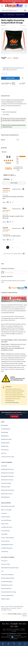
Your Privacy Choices (19, 637)
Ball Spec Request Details (7, 578)
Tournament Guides (6, 483)
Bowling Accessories (6, 439)
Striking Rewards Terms (7, 544)
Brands (14, 631)
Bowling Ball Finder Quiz (7, 469)
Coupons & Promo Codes (7, 456)
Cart (2, 571)
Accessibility (4, 534)
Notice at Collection (6, 637)
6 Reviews (10, 163)
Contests (22, 630)
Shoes (11, 629)
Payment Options (5, 516)
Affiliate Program (5, 599)
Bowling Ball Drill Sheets (7, 476)
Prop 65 (9, 609)
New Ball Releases (5, 429)
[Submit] (25, 10)
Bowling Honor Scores (6, 585)
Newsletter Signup (5, 608)
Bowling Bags (4, 432)
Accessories (17, 629)
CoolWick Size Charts (6, 527)
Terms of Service (5, 541)
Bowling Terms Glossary (7, 479)
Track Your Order (5, 564)
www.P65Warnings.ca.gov (12, 402)
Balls (4, 629)
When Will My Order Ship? (8, 506)
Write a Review (14, 182)
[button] (2, 6)
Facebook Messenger (18, 606)
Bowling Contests (5, 486)
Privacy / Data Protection (7, 537)
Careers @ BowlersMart (7, 595)
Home (4, 14)
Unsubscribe (13, 608)
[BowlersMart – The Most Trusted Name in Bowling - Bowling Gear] (14, 6)
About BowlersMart (6, 588)
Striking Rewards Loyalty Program (10, 567)
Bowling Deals (11, 14)
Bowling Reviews (5, 497)
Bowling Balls (4, 425)
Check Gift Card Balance (7, 574)
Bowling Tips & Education (7, 490)
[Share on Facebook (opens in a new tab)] (8, 202)
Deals (4, 630)
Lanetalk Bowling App (6, 581)
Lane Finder (4, 466)
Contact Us (4, 513)
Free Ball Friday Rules (6, 548)
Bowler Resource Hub (6, 493)
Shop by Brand (5, 449)
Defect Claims (4, 523)
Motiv (24, 25)
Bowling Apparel (5, 442)
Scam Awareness (5, 530)
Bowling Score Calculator (7, 472)
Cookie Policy (4, 551)
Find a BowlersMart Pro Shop (8, 592)
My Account (4, 560)
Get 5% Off (15, 417)
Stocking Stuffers (20, 14)
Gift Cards (3, 453)
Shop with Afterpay (6, 520)
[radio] (20, 156)
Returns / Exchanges (6, 509)
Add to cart (10, 78)
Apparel (23, 629)
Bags (7, 629)
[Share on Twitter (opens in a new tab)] (10, 202)
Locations (9, 630)
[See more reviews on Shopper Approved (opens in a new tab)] (13, 202)
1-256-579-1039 (9, 606)
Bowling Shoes (5, 435)
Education (16, 630)
